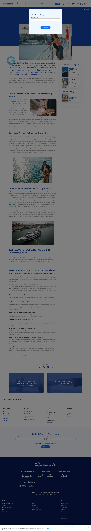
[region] (45, 528)
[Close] (88, 527)
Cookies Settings (69, 527)
